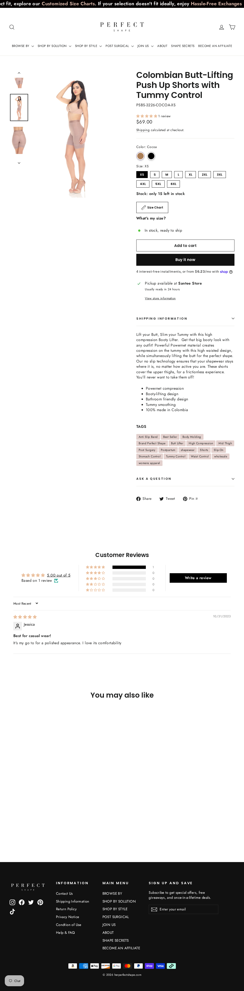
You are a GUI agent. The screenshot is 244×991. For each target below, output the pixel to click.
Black (151, 156)
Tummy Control (175, 456)
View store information (160, 298)
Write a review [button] (198, 578)
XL (190, 174)
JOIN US (143, 46)
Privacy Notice (67, 916)
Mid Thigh (225, 443)
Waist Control (200, 456)
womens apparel (149, 463)
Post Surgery (147, 450)
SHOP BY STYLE (86, 46)
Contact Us (64, 893)
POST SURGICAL (118, 46)
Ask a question (154, 479)
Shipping (143, 130)
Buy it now (185, 259)
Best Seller (170, 437)
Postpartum (168, 450)
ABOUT (162, 46)
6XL (173, 183)
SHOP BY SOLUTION (53, 46)
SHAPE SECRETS (182, 46)
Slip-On (219, 450)
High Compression (201, 443)
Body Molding (192, 437)
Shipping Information (72, 901)
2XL (205, 174)
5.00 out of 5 (58, 575)
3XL (220, 174)
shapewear (188, 450)
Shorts (204, 450)
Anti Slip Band (148, 437)
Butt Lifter (177, 443)
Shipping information (161, 319)
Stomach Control (150, 456)
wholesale (220, 456)
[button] (147, 116)
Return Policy (66, 909)
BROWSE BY (21, 46)
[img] (25, 617)
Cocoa (140, 156)
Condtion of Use (68, 924)
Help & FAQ (65, 932)
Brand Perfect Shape (152, 443)
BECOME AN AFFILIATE (215, 46)
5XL (158, 183)
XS (142, 174)
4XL (143, 183)
